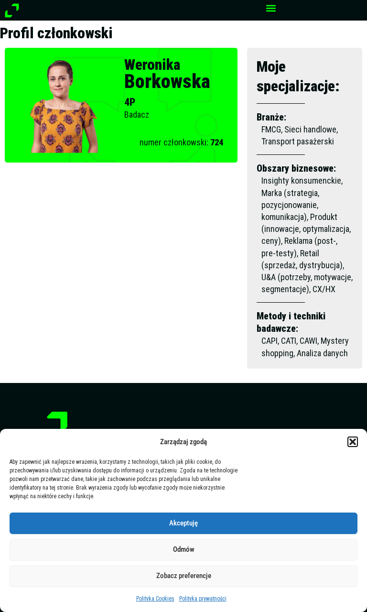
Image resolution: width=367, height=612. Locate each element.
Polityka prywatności (203, 598)
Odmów (183, 549)
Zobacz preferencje (183, 575)
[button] (352, 442)
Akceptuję (183, 523)
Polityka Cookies (155, 598)
